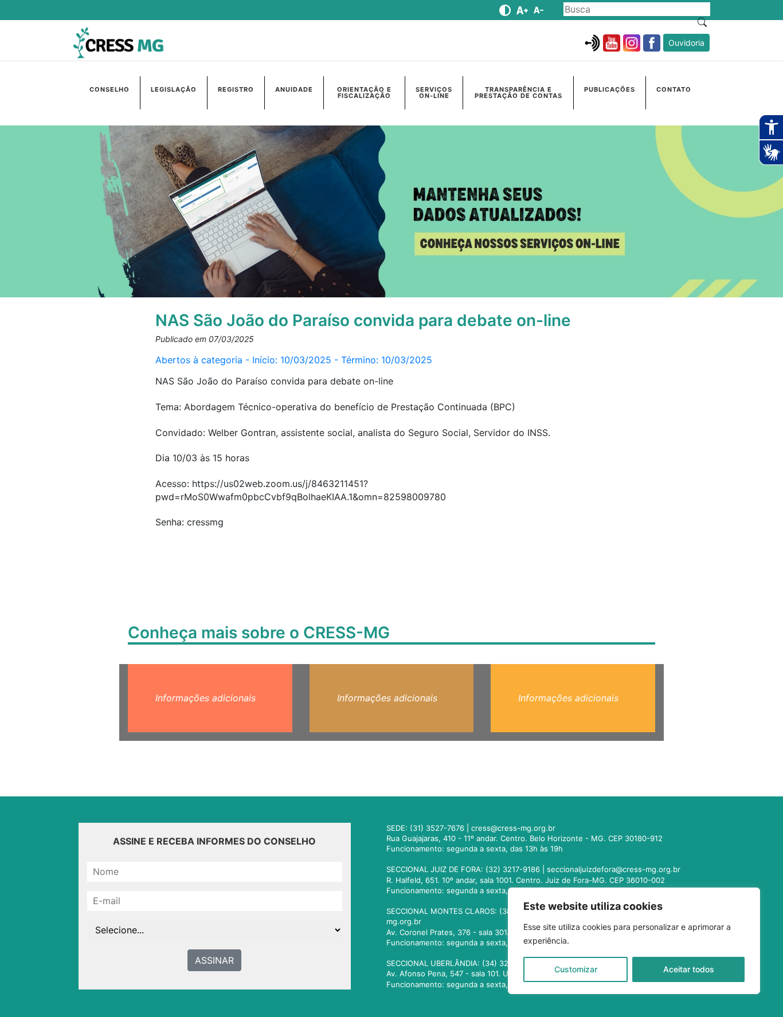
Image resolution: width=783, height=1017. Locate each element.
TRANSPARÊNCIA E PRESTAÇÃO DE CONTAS (518, 92)
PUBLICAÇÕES (609, 89)
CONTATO (673, 89)
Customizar (575, 969)
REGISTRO (236, 89)
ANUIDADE (294, 89)
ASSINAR (214, 960)
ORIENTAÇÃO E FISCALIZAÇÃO (364, 92)
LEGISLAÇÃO (174, 89)
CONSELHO (109, 89)
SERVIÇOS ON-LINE (434, 92)
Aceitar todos (688, 969)
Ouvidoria (686, 43)
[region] (634, 941)
